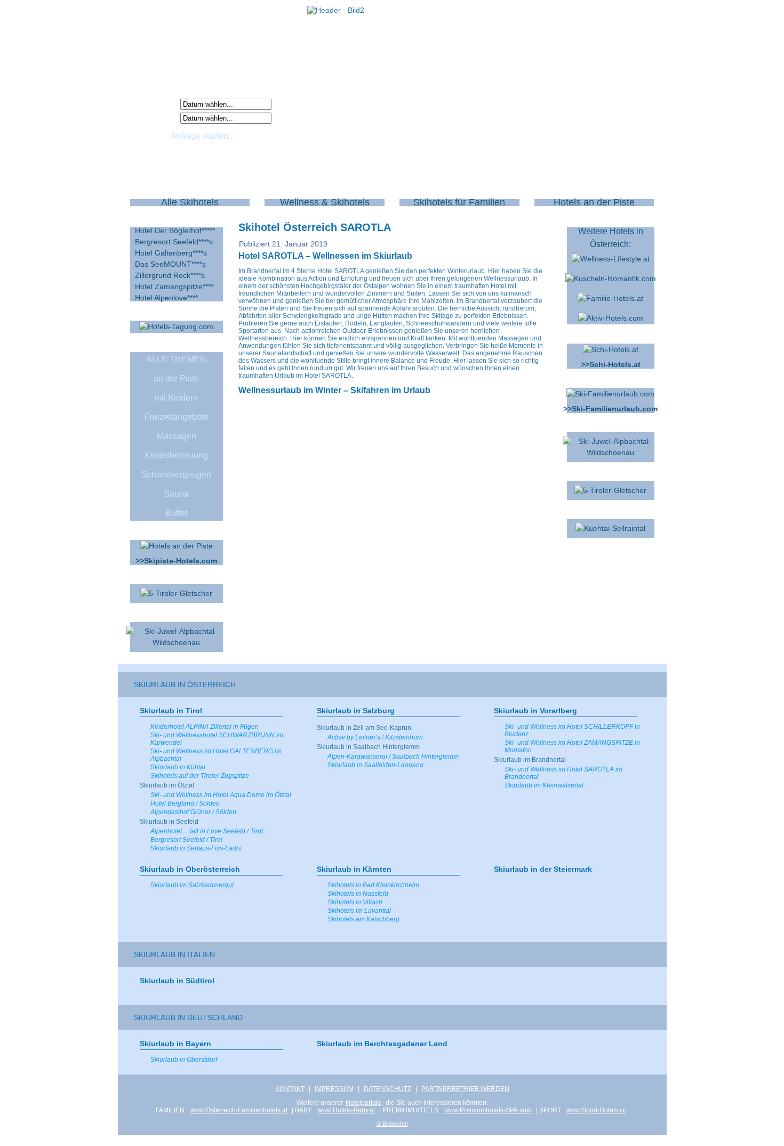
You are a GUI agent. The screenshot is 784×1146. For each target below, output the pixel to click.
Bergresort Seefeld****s (174, 241)
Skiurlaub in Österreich (185, 684)
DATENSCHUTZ (387, 1089)
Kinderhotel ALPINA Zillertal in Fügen (204, 726)
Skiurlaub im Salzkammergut (192, 885)
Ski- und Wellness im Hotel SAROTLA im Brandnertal (563, 773)
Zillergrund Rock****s (170, 275)
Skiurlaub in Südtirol (177, 980)
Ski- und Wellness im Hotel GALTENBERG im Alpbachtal (216, 754)
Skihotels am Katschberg (363, 919)
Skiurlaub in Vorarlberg (535, 710)
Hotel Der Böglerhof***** (175, 230)
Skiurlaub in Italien (174, 954)
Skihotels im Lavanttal (359, 910)
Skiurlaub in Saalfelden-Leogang (375, 765)
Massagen (176, 436)
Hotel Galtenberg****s (171, 253)
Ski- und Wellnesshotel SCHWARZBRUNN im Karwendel (216, 738)
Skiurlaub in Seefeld (169, 821)
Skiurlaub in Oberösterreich (190, 869)
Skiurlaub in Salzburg (356, 710)
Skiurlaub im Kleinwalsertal (544, 785)
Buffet (176, 513)
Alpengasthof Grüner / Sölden (193, 812)
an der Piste (176, 378)
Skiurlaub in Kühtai (177, 767)
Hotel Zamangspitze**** (174, 286)
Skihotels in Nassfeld (357, 893)
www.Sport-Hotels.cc (596, 1110)
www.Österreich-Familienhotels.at (238, 1110)
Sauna (176, 493)
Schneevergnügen (176, 474)
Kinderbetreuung (176, 455)
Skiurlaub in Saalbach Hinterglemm (368, 747)
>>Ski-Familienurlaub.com (610, 408)
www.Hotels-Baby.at (346, 1110)
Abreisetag (156, 117)
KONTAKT (290, 1089)
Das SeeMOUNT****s (170, 264)
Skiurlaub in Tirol (171, 710)
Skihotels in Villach (354, 902)
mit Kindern (176, 397)
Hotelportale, (364, 1103)
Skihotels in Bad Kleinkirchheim (373, 885)
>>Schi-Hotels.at (611, 364)
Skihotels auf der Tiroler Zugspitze (199, 775)
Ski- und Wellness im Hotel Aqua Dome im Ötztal (220, 795)
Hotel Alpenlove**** (166, 297)
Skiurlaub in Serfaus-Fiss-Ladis (195, 848)
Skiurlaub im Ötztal (167, 785)
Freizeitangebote (177, 416)
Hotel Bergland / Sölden (185, 803)
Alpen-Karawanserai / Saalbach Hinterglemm (393, 756)
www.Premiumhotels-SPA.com (488, 1110)
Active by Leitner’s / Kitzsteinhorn (375, 737)
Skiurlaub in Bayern (175, 1043)
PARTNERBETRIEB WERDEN (465, 1089)
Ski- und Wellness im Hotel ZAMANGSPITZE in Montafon (572, 746)
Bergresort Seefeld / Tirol (186, 839)
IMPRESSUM (334, 1089)
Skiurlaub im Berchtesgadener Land (382, 1043)
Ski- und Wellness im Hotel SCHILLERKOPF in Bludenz (572, 730)
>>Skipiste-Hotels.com (176, 560)
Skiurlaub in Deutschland (188, 1017)
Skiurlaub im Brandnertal (530, 759)
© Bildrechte (392, 1123)
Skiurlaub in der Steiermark (543, 869)
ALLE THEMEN (176, 359)
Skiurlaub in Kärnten (354, 869)
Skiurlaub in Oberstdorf (183, 1059)
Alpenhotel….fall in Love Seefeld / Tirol (206, 831)
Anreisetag (156, 103)
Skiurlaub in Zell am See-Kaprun (364, 727)
